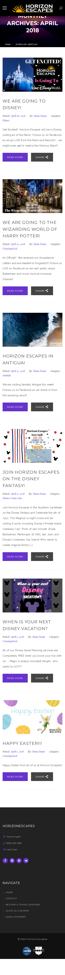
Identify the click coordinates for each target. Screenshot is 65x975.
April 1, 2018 (17, 751)
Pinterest (19, 860)
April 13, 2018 (18, 371)
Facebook (5, 860)
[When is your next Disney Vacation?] (32, 595)
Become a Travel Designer (23, 904)
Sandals (7, 375)
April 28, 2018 (18, 116)
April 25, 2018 (18, 244)
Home (8, 44)
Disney (6, 120)
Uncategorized (10, 248)
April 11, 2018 (18, 493)
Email (26, 860)
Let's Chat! (12, 849)
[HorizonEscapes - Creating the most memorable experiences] (32, 8)
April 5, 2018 (18, 636)
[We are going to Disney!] (32, 75)
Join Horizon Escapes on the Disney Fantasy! (31, 479)
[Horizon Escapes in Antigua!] (32, 330)
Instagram (12, 860)
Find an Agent (14, 836)
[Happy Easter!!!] (32, 717)
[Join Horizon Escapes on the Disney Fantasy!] (32, 446)
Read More (15, 157)
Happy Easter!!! (22, 743)
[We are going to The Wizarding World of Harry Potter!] (32, 196)
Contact (11, 898)
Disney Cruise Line (12, 498)
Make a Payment (16, 916)
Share (40, 157)
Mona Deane (40, 116)
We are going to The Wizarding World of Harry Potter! (30, 229)
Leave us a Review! (17, 910)
